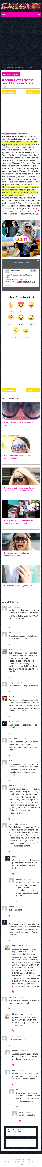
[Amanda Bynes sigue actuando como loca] (21, 411)
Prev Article (10, 92)
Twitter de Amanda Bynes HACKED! (20, 586)
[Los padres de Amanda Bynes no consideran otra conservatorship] (21, 509)
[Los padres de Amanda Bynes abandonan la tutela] (21, 542)
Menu (4, 14)
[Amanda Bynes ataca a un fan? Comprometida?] (21, 444)
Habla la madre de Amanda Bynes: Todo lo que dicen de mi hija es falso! (19, 489)
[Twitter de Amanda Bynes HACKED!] (21, 574)
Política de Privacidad (23, 1162)
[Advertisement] (21, 41)
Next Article (32, 92)
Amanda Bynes (11, 74)
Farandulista (15, 1159)
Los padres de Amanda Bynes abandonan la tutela (17, 554)
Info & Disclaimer (9, 1162)
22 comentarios (20, 87)
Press (21, 1164)
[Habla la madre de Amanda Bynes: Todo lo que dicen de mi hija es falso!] (21, 476)
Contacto (35, 1162)
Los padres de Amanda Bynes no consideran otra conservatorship (18, 521)
